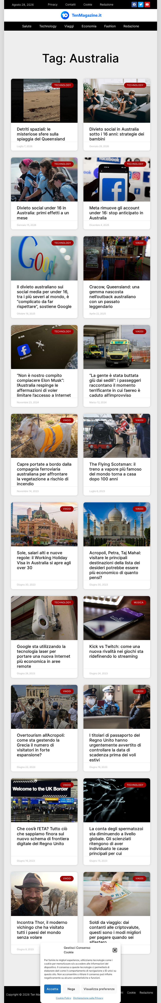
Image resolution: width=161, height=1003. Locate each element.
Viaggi (69, 26)
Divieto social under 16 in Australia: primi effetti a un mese (43, 212)
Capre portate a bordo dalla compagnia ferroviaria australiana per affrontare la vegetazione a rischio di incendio (44, 474)
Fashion (110, 26)
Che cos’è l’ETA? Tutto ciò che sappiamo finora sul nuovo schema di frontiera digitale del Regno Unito (43, 836)
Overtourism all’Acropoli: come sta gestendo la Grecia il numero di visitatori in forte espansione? (41, 745)
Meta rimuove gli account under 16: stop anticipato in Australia (116, 212)
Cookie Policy (63, 998)
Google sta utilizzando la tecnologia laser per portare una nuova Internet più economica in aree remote (43, 656)
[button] (115, 950)
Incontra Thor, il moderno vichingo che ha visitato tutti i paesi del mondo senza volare (42, 930)
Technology (48, 26)
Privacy (53, 4)
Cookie (87, 4)
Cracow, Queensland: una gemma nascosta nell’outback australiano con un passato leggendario (114, 296)
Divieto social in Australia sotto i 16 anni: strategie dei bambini (116, 134)
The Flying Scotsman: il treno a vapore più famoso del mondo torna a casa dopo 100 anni (115, 472)
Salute (26, 26)
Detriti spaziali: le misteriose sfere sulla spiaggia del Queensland (41, 134)
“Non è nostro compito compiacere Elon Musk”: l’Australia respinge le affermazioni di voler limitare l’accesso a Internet (44, 385)
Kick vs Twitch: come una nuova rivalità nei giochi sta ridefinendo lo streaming (116, 651)
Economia (89, 26)
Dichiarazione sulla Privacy (88, 998)
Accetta (52, 989)
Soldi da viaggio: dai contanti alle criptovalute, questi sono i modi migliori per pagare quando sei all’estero (115, 932)
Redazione (106, 4)
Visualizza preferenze (99, 989)
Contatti (70, 4)
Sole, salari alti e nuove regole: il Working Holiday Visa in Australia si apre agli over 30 (44, 560)
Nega (71, 989)
